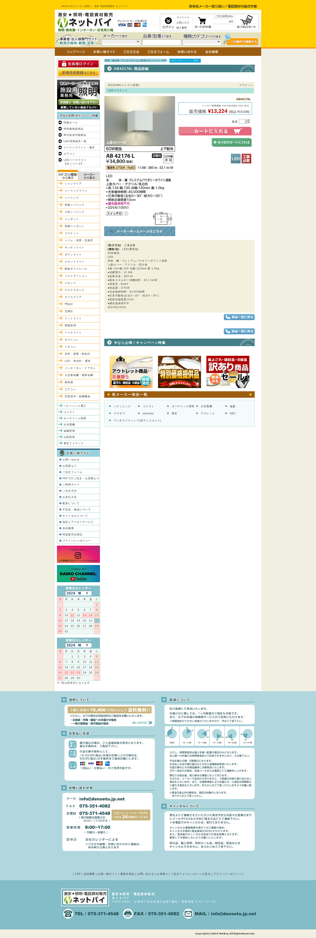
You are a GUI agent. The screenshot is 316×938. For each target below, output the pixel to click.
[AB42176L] (139, 222)
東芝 (174, 413)
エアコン (69, 153)
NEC (233, 413)
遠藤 (232, 406)
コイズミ (148, 406)
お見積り (162, 873)
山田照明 (69, 437)
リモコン (70, 346)
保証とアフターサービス (78, 521)
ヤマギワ (119, 413)
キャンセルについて (75, 515)
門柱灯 (69, 304)
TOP (78, 873)
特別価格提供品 (73, 128)
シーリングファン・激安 (79, 147)
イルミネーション (76, 275)
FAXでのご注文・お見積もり (81, 478)
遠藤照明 (69, 430)
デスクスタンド (74, 290)
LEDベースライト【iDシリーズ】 (75, 161)
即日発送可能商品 (75, 135)
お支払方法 (70, 497)
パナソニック (122, 406)
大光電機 (206, 406)
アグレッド (208, 413)
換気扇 (69, 382)
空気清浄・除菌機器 (77, 396)
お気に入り (182, 22)
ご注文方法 (70, 490)
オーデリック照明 (183, 406)
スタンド (70, 282)
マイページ (182, 17)
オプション (72, 339)
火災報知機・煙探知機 (79, 375)
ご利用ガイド (71, 484)
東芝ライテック (73, 443)
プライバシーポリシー (77, 540)
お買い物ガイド (107, 873)
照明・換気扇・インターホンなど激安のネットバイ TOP (135, 60)
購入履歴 (181, 27)
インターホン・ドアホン (80, 368)
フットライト (73, 318)
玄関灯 (69, 311)
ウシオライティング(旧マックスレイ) (137, 420)
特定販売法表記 (72, 534)
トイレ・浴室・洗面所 (79, 240)
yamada (148, 413)
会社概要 (68, 528)
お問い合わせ (71, 459)
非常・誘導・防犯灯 (77, 353)
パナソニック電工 (75, 405)
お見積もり (70, 465)
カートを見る (201, 873)
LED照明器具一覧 (75, 141)
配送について (71, 503)
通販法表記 (127, 873)
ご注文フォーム (72, 472)
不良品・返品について (77, 509)
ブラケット (72, 233)
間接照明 (70, 325)
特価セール (71, 122)
